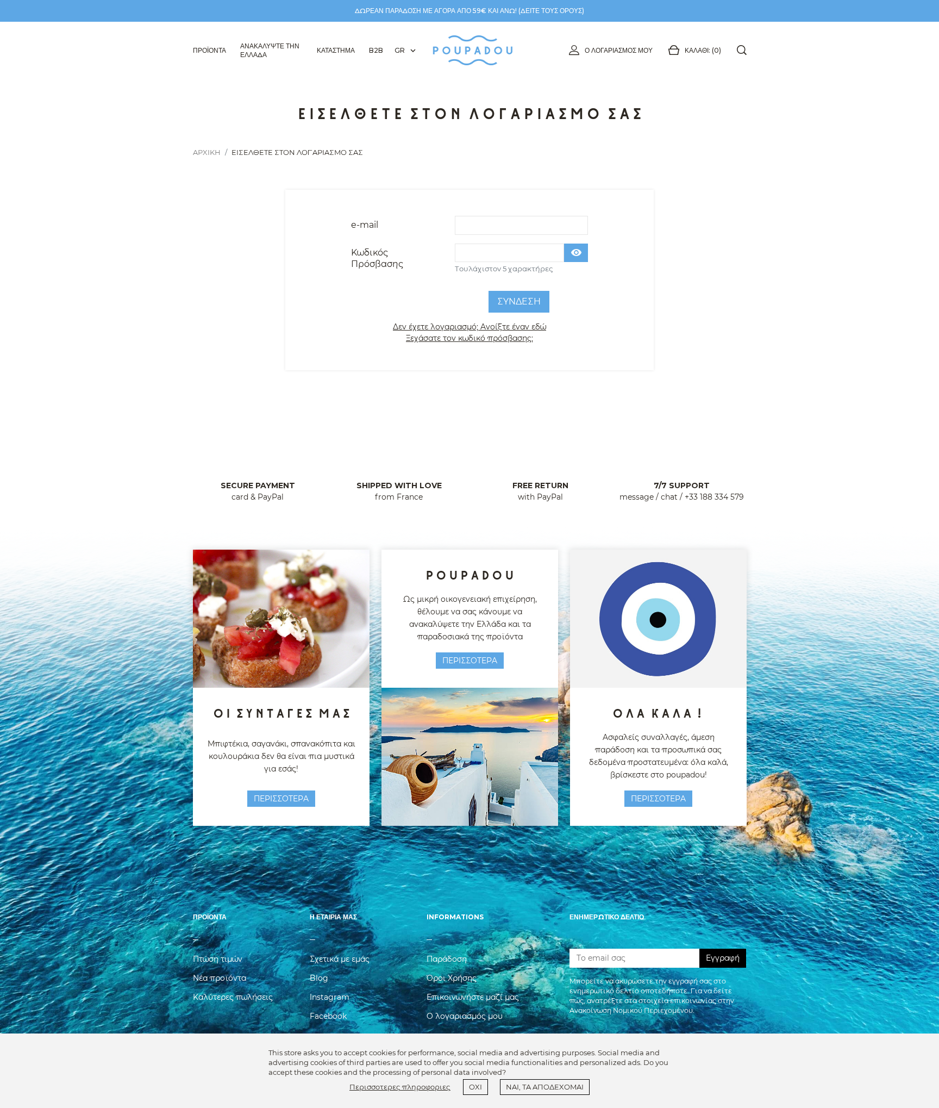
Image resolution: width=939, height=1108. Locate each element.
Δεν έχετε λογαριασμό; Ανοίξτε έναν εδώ (469, 327)
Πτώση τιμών (217, 959)
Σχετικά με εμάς (340, 959)
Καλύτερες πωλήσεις (233, 997)
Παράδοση (447, 959)
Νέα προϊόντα (219, 978)
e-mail (364, 225)
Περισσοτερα (281, 799)
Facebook (328, 1016)
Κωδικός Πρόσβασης (377, 258)
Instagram (329, 997)
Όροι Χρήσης (452, 978)
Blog (319, 978)
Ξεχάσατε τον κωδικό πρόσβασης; (469, 338)
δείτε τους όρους (551, 11)
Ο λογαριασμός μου (619, 50)
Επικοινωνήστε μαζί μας (473, 997)
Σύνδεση (519, 301)
